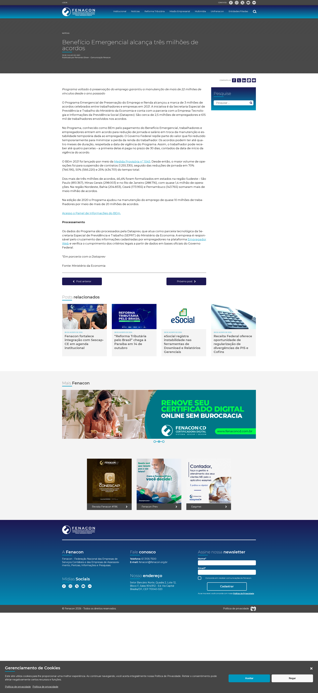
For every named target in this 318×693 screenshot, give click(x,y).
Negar (292, 678)
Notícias (135, 11)
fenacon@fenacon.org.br (153, 562)
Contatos (222, 2)
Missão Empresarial (180, 11)
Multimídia (200, 11)
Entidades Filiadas (238, 11)
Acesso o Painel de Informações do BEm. (91, 213)
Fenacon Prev (150, 506)
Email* (202, 568)
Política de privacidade (18, 686)
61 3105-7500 (148, 558)
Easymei (196, 506)
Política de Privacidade (168, 676)
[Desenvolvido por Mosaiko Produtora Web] (253, 608)
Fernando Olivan (82, 57)
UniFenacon (217, 11)
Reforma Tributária (155, 11)
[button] (311, 668)
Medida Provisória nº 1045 (132, 161)
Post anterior (83, 281)
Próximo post (184, 281)
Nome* (202, 558)
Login (64, 2)
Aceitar (249, 678)
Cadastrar (227, 586)
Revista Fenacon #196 (104, 506)
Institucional (119, 11)
